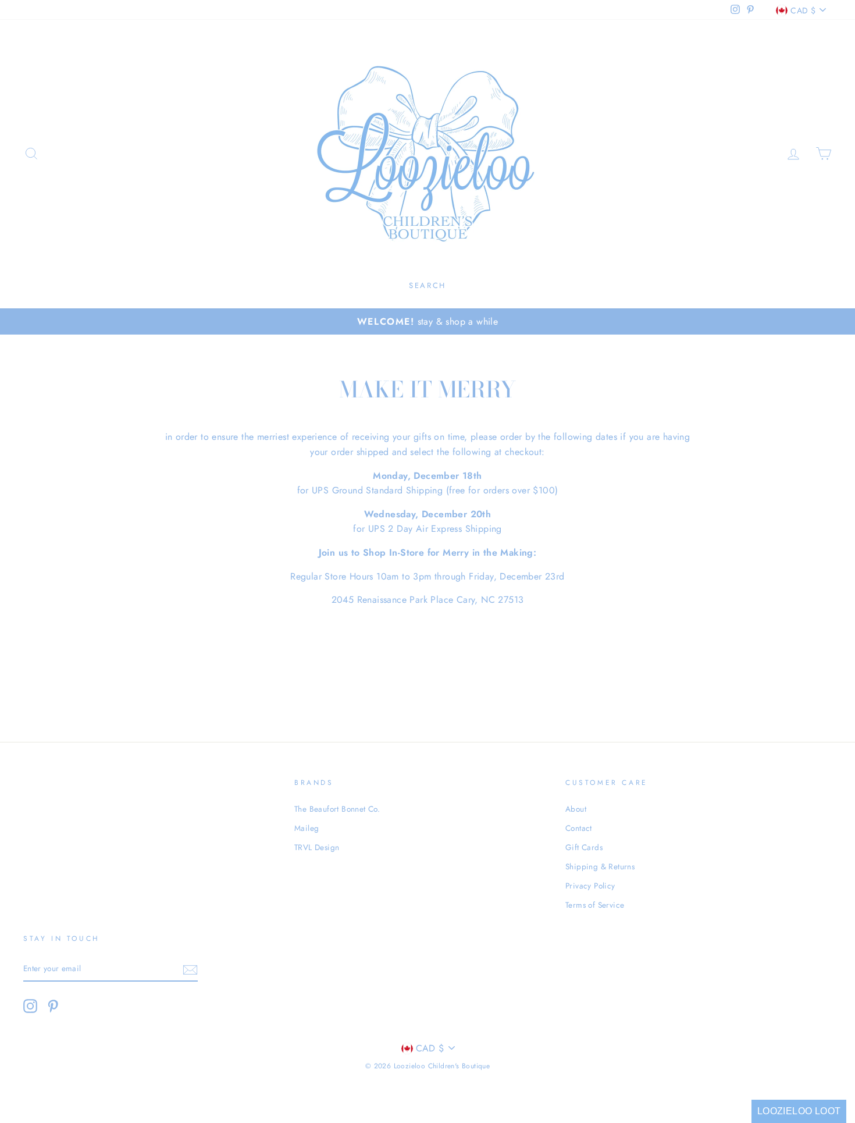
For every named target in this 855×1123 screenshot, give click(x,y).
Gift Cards (584, 847)
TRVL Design (316, 847)
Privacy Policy (590, 885)
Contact (578, 828)
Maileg (306, 828)
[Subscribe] (190, 968)
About (575, 809)
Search (427, 285)
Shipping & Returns (600, 866)
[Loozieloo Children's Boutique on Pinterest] (53, 1006)
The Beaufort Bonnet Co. (337, 809)
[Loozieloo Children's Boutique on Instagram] (30, 1006)
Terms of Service (594, 905)
